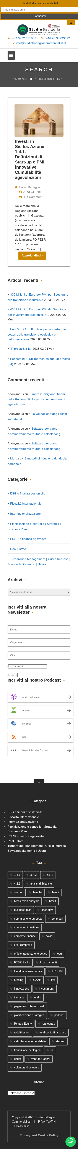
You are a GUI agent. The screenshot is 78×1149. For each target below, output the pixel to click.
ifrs (53, 979)
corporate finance (25, 936)
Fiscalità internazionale (26, 503)
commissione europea (28, 918)
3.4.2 (33, 874)
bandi (55, 892)
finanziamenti (48, 962)
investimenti (46, 988)
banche (37, 892)
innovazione (21, 988)
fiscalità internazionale (28, 971)
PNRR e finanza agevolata (28, 538)
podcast (59, 1015)
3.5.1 (50, 874)
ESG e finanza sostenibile (27, 493)
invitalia (19, 997)
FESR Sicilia (22, 962)
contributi (57, 918)
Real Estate (18, 549)
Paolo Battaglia (29, 187)
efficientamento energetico (30, 953)
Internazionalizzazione (25, 513)
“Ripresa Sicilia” (21, 348)
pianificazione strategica (29, 1015)
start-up (60, 1041)
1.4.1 (17, 874)
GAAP (37, 979)
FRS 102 (57, 971)
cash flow (47, 909)
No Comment (33, 196)
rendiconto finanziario (52, 1032)
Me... (13, 458)
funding (18, 979)
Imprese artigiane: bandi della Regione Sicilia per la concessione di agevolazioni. (36, 399)
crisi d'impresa (23, 944)
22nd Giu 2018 (33, 192)
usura (17, 1058)
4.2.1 (17, 883)
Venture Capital (40, 1058)
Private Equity (23, 1023)
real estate (48, 1023)
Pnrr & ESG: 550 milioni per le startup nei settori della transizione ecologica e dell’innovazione (37, 334)
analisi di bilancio (41, 883)
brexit (52, 901)
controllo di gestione (26, 927)
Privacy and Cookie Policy (39, 1135)
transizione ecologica (27, 1050)
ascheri (18, 892)
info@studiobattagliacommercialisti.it (41, 43)
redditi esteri (21, 1032)
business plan (22, 909)
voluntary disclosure (26, 1067)
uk (52, 1050)
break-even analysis (26, 901)
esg (59, 953)
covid (49, 936)
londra (37, 997)
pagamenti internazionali (29, 1006)
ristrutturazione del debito (30, 1041)
